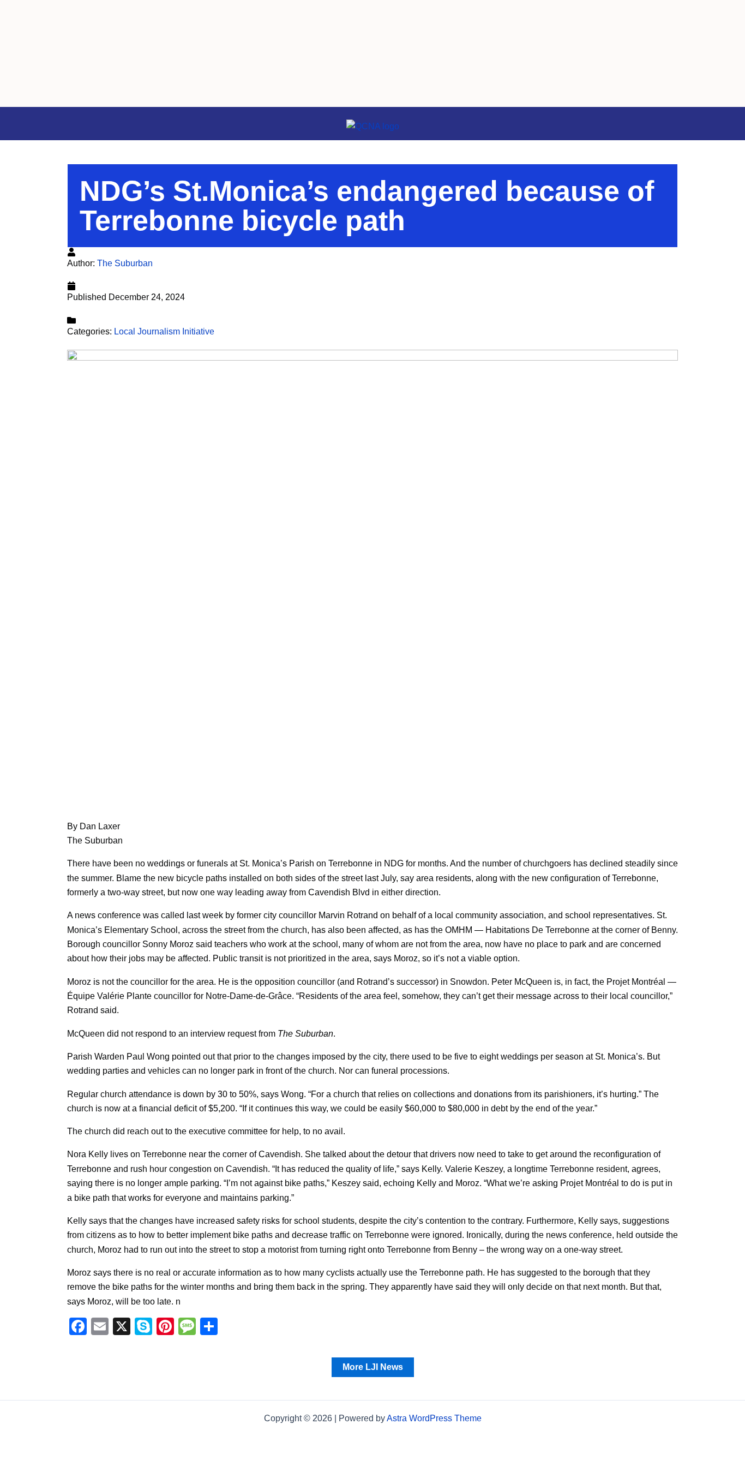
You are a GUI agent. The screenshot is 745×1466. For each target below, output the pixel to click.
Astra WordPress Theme (434, 1418)
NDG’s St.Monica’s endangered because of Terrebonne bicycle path (367, 205)
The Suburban (125, 263)
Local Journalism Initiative (164, 331)
